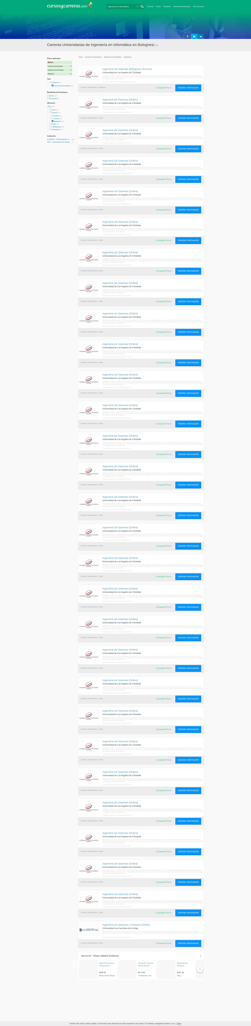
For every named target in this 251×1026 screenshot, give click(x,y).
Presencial (53, 99)
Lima (53, 110)
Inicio (80, 57)
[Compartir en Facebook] (187, 36)
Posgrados (167, 6)
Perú (50, 106)
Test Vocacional (198, 6)
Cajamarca (56, 129)
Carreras (150, 6)
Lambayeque (56, 127)
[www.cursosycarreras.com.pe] (70, 6)
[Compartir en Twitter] (194, 36)
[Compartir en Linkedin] (200, 36)
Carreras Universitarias (62, 86)
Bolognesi (57, 121)
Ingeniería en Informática (113, 57)
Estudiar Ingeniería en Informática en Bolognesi (119, 82)
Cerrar (179, 1024)
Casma (56, 118)
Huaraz (56, 116)
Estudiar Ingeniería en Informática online (116, 112)
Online (51, 96)
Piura (54, 124)
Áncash (54, 112)
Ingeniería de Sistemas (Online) (120, 99)
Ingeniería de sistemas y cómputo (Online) (126, 924)
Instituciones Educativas (181, 6)
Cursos (158, 6)
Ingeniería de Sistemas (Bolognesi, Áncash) (127, 69)
